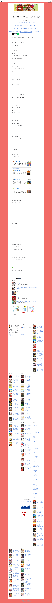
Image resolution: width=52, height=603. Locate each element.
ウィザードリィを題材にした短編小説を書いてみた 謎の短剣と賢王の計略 (28, 413)
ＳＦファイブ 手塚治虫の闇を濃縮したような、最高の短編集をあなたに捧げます (28, 454)
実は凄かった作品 (27, 20)
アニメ (21, 548)
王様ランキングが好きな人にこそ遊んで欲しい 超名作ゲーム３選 (28, 569)
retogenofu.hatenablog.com (15, 168)
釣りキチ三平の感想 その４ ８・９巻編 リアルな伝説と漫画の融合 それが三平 (16, 443)
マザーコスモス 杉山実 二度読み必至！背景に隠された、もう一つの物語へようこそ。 (28, 425)
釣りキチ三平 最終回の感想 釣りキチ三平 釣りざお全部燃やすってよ (16, 434)
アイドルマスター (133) (35, 465)
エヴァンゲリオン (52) (35, 474)
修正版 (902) (34, 447)
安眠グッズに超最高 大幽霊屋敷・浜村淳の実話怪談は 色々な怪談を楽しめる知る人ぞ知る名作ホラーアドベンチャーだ (40, 370)
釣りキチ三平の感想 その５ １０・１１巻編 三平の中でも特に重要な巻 (16, 439)
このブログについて (11, 335)
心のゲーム (10, 373)
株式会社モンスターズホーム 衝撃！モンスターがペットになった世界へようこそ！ (28, 434)
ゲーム (33, 499)
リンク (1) (34, 497)
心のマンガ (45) (34, 476)
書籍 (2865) (34, 436)
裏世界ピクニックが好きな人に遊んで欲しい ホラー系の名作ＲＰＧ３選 (28, 560)
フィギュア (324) (34, 452)
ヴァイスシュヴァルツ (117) (36, 466)
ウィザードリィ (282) (35, 456)
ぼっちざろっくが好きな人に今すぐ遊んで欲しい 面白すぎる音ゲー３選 (28, 564)
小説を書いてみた (23, 373)
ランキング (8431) (35, 426)
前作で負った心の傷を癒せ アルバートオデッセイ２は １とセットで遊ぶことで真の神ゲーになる (40, 327)
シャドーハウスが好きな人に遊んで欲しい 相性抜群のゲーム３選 (28, 574)
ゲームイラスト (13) (35, 493)
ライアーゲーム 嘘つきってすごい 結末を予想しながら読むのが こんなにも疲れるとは (28, 468)
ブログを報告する (29, 601)
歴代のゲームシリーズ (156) (36, 461)
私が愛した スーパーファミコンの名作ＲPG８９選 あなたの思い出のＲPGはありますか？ (26, 28)
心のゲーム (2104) (35, 442)
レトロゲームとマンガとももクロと (26, 7)
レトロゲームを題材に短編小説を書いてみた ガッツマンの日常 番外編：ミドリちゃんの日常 (28, 380)
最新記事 (34, 324)
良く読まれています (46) (35, 475)
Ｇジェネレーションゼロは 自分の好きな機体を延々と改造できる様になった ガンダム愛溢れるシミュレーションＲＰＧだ (40, 365)
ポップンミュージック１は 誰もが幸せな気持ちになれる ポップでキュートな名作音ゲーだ (40, 345)
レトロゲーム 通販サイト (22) (36, 485)
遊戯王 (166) (34, 460)
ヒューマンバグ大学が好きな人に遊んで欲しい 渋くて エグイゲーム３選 (28, 584)
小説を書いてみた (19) (35, 489)
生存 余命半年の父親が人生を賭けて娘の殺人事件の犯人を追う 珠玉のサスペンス (28, 450)
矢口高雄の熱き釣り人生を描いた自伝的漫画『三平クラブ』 (16, 429)
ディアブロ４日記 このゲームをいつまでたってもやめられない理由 (26, 22)
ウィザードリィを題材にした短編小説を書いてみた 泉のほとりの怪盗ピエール (28, 403)
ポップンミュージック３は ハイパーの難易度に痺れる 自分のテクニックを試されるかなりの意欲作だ (40, 332)
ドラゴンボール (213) (35, 457)
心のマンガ (22, 422)
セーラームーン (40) (35, 479)
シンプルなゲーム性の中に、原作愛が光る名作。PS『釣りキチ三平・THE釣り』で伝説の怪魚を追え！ (16, 425)
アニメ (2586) (34, 437)
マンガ (23, 20)
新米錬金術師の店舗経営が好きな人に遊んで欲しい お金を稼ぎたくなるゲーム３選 (28, 594)
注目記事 (34, 373)
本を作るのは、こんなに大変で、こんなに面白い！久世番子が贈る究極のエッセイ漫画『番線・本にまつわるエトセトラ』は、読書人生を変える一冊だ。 (26, 440)
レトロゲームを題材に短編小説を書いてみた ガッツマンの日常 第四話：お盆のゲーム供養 (28, 399)
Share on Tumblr (15, 33)
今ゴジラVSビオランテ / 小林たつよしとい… (19, 320)
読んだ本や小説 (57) (35, 471)
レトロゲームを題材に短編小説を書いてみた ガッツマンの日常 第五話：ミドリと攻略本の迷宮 (28, 395)
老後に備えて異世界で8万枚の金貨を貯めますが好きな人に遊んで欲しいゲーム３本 (28, 555)
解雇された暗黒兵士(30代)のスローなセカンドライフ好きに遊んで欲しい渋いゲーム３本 (28, 550)
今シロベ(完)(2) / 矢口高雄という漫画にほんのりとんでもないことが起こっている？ (27, 301)
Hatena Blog (25, 601)
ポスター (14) (34, 492)
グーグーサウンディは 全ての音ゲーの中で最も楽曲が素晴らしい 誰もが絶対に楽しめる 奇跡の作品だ (40, 351)
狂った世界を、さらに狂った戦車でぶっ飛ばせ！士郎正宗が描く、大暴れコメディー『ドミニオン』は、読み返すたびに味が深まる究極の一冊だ (28, 445)
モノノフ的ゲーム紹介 (11, 500)
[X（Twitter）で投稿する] (13, 34)
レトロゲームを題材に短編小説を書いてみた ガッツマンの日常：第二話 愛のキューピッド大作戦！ (28, 418)
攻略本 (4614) (34, 433)
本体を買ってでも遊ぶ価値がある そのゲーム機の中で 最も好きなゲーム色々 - (26, 25)
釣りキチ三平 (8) (34, 494)
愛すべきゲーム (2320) (35, 440)
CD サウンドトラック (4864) (36, 432)
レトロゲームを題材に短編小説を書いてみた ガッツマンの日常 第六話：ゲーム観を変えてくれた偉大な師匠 (28, 390)
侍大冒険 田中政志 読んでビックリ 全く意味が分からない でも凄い (28, 429)
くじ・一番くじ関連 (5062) (36, 431)
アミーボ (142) (34, 462)
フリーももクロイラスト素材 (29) (36, 483)
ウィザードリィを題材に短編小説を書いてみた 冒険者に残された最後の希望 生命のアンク (28, 376)
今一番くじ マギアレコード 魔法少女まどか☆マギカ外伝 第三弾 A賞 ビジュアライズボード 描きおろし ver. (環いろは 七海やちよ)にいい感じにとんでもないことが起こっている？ (26, 580)
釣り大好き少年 (11, 422)
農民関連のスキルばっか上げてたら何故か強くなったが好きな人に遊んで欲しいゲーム (28, 589)
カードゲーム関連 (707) (35, 448)
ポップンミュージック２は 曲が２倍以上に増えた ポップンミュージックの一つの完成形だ (40, 336)
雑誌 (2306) (34, 441)
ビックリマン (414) (35, 451)
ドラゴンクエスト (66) (35, 470)
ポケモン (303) (34, 453)
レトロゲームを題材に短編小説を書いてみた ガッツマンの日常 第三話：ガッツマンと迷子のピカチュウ (28, 409)
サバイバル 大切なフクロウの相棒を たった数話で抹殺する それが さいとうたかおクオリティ (28, 459)
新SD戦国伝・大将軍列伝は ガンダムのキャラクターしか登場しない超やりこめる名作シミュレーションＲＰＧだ (40, 355)
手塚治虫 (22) (34, 484)
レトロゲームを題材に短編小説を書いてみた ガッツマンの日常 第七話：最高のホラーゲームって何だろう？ (28, 386)
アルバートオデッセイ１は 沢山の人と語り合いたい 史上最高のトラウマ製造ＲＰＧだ (40, 340)
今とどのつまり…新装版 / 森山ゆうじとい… (32, 320)
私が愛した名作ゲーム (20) (36, 488)
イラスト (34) (34, 480)
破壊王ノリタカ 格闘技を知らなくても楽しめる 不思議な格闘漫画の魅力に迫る (28, 464)
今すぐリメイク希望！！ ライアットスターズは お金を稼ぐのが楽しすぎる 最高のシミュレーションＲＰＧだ (40, 360)
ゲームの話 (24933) (35, 425)
